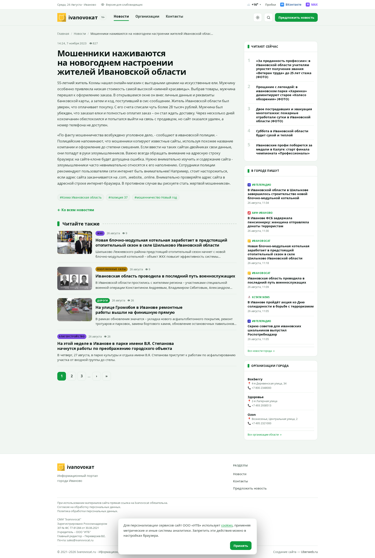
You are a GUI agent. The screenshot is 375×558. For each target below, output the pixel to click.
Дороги (102, 300)
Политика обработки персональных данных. (87, 511)
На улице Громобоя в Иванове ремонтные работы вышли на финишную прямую (139, 309)
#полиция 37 (118, 197)
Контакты (174, 16)
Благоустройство (72, 336)
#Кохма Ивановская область (81, 197)
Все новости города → (261, 351)
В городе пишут (265, 171)
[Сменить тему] (257, 17)
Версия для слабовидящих (124, 5)
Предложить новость (250, 488)
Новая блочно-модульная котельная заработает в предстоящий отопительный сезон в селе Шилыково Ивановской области (161, 242)
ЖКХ (100, 233)
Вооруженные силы (111, 269)
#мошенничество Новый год (156, 197)
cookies (227, 525)
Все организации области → (265, 434)
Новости (121, 16)
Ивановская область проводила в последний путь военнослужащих (165, 276)
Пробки (270, 5)
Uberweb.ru (309, 552)
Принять (241, 545)
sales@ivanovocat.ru (80, 540)
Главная (63, 34)
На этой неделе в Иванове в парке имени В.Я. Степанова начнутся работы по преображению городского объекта (115, 346)
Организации (147, 16)
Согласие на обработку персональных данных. (89, 507)
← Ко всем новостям (75, 209)
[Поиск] (268, 17)
